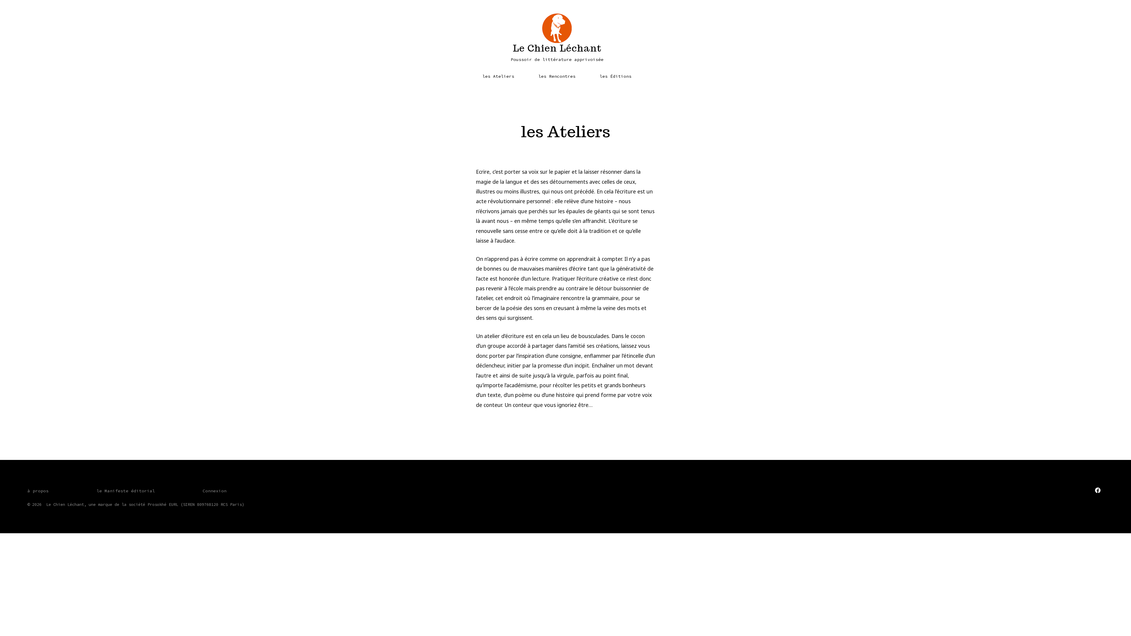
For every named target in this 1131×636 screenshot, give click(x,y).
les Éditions (615, 76)
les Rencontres (557, 76)
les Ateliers (498, 76)
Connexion (214, 490)
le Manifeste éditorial (126, 490)
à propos (38, 490)
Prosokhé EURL (163, 504)
